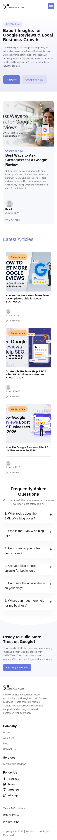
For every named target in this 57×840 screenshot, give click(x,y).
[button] (51, 6)
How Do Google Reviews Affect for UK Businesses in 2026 (28, 449)
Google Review (34, 79)
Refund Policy (11, 814)
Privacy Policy (11, 821)
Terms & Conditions (14, 808)
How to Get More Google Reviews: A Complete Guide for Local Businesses (28, 298)
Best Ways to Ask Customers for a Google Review (26, 160)
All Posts (12, 79)
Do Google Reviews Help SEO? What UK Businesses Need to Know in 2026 (26, 374)
